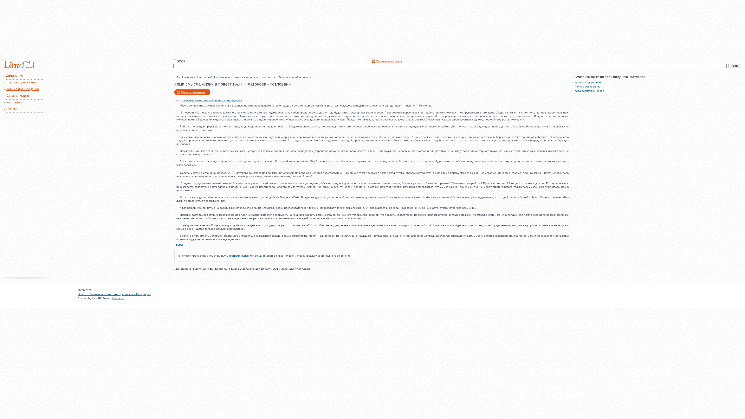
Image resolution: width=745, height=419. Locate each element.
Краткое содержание (587, 82)
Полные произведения (22, 89)
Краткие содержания (21, 82)
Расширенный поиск (389, 61)
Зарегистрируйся (238, 255)
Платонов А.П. (206, 77)
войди (258, 255)
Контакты (118, 298)
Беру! (179, 244)
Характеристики (17, 95)
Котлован (224, 77)
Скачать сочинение (193, 92)
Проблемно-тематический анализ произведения (211, 100)
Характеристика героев (589, 90)
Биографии (14, 102)
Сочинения (14, 75)
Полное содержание (587, 86)
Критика (11, 109)
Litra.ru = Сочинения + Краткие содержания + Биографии (114, 294)
